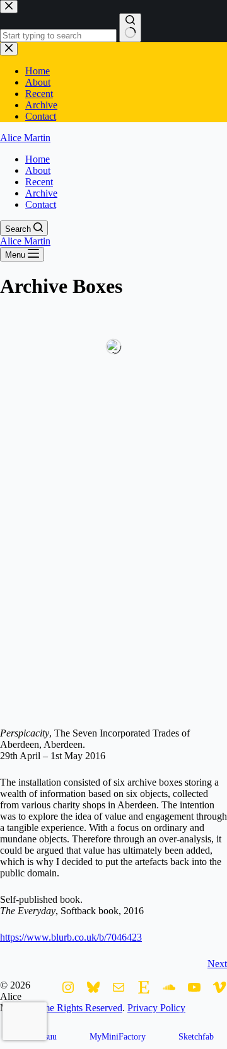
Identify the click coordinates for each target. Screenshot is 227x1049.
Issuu (47, 1036)
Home (37, 159)
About (37, 170)
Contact (40, 204)
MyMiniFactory (118, 1036)
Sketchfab (196, 1036)
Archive (41, 193)
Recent (39, 181)
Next (217, 963)
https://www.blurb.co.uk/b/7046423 (71, 937)
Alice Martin (25, 137)
